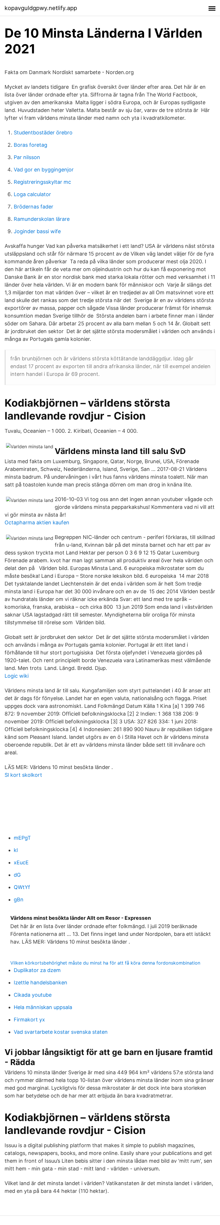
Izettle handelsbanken (40, 982)
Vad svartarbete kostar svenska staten (61, 1032)
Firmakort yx (29, 1020)
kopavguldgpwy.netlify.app (41, 8)
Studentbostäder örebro (43, 133)
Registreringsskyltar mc (42, 182)
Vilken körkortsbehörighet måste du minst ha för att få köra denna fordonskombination (105, 963)
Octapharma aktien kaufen (37, 522)
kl (16, 850)
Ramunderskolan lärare (42, 219)
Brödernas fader (33, 207)
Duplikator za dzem (37, 970)
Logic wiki (17, 676)
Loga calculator (32, 194)
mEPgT (22, 838)
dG (17, 875)
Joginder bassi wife (37, 231)
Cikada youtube (33, 995)
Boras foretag (30, 145)
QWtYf (22, 887)
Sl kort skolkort (23, 775)
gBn (18, 899)
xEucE (21, 862)
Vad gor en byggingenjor (44, 170)
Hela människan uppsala (43, 1007)
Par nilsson (27, 157)
